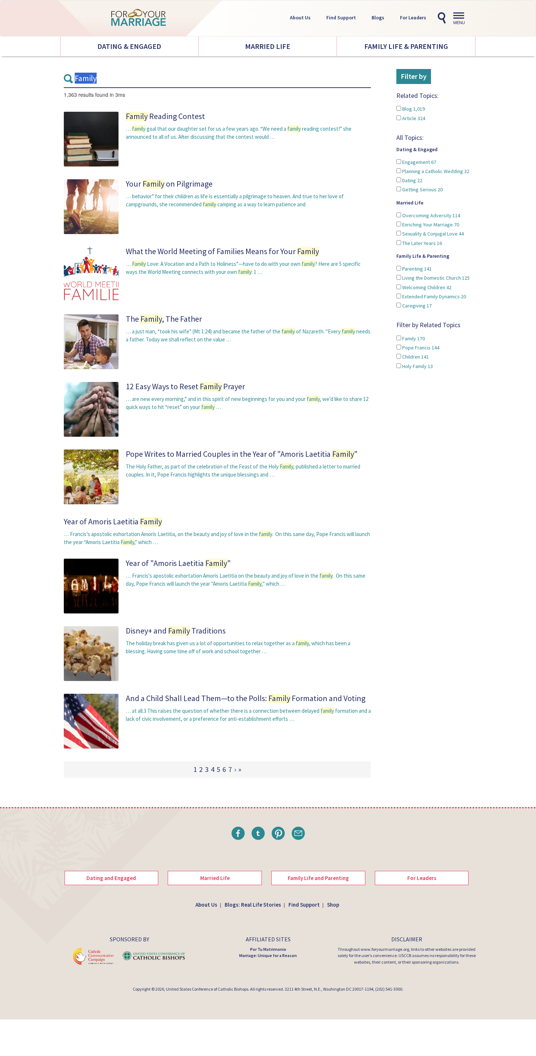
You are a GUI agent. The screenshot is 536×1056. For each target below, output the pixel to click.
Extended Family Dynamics (433, 296)
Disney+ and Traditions (176, 630)
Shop (333, 904)
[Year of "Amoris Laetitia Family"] (91, 585)
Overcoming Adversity (430, 215)
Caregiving (416, 305)
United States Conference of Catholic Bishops (207, 989)
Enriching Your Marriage (430, 224)
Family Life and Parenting (318, 878)
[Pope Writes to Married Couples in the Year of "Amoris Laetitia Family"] (91, 476)
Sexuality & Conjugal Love (432, 233)
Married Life (267, 46)
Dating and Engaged (111, 878)
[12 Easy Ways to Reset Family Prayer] (91, 408)
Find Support (341, 17)
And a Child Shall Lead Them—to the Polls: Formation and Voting (245, 698)
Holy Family (417, 366)
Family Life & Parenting (406, 46)
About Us (300, 17)
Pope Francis (420, 347)
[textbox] (217, 78)
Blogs (378, 17)
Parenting (416, 268)
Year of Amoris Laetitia (113, 521)
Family (413, 338)
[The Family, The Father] (91, 341)
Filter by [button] (414, 76)
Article (413, 118)
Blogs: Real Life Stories (253, 904)
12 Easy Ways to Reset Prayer (185, 386)
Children (415, 356)
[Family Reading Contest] (91, 138)
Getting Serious (422, 189)
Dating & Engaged (129, 46)
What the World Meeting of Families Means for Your (222, 251)
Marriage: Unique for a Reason (268, 955)
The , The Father (164, 319)
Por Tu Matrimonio (268, 949)
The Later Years (421, 243)
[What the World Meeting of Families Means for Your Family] (91, 273)
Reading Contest (165, 116)
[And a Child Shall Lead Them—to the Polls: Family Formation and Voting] (91, 720)
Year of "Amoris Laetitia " (178, 563)
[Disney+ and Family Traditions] (91, 653)
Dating (411, 180)
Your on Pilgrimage (169, 184)
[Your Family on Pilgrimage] (91, 206)
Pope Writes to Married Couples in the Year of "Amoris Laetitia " (242, 454)
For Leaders (413, 17)
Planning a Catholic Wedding (435, 171)
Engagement (418, 162)
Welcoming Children (426, 287)
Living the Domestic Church (435, 278)
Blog (413, 109)
